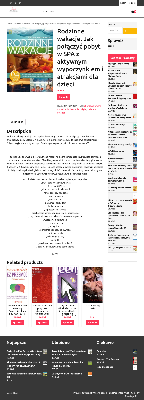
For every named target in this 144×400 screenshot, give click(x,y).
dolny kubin (63, 109)
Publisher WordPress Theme (122, 393)
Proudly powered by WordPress (89, 393)
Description (17, 122)
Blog (52, 12)
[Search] (130, 31)
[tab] (17, 122)
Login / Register (128, 3)
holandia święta (78, 109)
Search (111, 24)
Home (9, 23)
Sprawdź (63, 97)
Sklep (44, 12)
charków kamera (92, 106)
